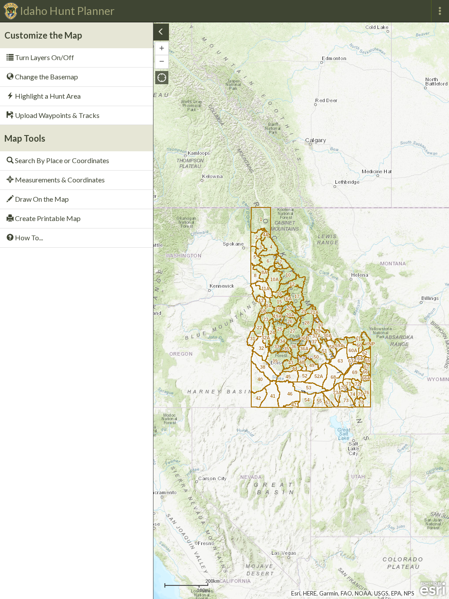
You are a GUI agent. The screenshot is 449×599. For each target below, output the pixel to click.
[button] (161, 77)
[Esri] (432, 589)
